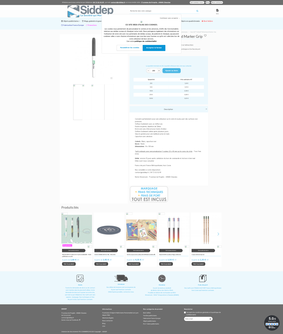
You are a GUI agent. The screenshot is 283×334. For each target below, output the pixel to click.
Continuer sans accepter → (170, 18)
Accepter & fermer (154, 47)
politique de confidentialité (146, 41)
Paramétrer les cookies (129, 47)
